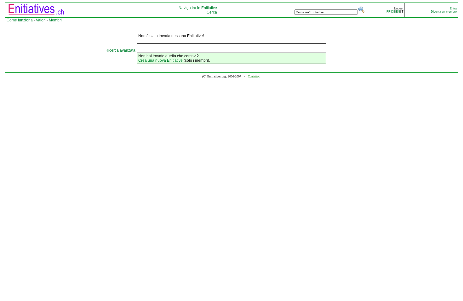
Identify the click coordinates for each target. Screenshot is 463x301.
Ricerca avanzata (120, 50)
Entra (453, 8)
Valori (41, 20)
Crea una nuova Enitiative (160, 60)
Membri (55, 20)
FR (388, 11)
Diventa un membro (444, 11)
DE (393, 11)
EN (398, 11)
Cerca (212, 12)
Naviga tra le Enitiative (198, 8)
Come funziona (20, 20)
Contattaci (254, 76)
